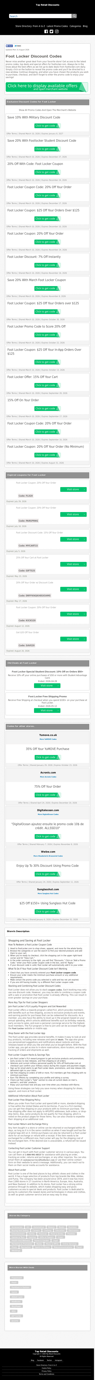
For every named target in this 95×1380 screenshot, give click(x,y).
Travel (79, 1247)
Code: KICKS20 (27, 620)
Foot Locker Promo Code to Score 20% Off (36, 326)
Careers (36, 1230)
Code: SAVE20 (27, 645)
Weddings (16, 1250)
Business (73, 1227)
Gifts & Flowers (47, 1237)
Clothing (47, 1230)
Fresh (14, 1282)
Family (32, 1234)
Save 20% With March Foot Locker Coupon (36, 280)
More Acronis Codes (48, 777)
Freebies (71, 1234)
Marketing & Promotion (22, 1244)
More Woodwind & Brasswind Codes (48, 856)
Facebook (40, 1360)
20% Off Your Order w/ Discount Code (34, 582)
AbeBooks (16, 1301)
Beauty (51, 1227)
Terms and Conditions (46, 1374)
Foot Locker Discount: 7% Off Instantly (34, 257)
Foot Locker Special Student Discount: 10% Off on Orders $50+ (47, 671)
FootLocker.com (25, 948)
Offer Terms (12, 133)
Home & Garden (41, 1240)
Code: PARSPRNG (28, 520)
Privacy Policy (46, 1371)
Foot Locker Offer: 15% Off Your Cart (32, 377)
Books (61, 1227)
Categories (75, 26)
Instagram (58, 1360)
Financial (43, 1234)
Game (14, 1292)
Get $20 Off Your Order (27, 632)
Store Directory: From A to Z (30, 26)
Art (28, 1227)
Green (60, 1237)
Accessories (17, 1227)
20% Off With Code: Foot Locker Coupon (35, 164)
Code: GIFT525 (27, 570)
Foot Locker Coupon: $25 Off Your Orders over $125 (43, 303)
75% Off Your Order (47, 786)
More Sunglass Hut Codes (48, 893)
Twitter (49, 1360)
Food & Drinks (57, 1234)
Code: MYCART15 (28, 545)
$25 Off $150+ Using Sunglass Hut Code (47, 903)
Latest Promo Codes (57, 26)
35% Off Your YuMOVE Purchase (47, 749)
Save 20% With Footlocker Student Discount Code (41, 140)
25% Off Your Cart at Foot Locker (32, 557)
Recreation (26, 1247)
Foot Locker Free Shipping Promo (47, 696)
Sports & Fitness (42, 1247)
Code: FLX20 (26, 495)
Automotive (39, 1227)
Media (39, 1244)
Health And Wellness (21, 1240)
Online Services (70, 1244)
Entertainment (18, 1234)
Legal (55, 1240)
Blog (85, 26)
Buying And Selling (20, 1230)
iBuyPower (16, 1306)
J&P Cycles (16, 1316)
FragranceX (17, 1278)
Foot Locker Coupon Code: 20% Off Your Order (39, 187)
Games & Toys (18, 1237)
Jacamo (15, 1321)
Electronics (74, 1230)
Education (60, 1230)
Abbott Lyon (17, 1297)
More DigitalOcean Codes (48, 814)
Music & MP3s (52, 1244)
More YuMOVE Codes (48, 739)
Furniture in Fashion (20, 1287)
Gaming (32, 1237)
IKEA (14, 1311)
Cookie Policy (46, 1368)
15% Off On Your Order (23, 400)
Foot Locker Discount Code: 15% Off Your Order (39, 532)
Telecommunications (63, 1247)
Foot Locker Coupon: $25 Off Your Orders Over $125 (43, 210)
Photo (14, 1247)
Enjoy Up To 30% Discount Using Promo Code (47, 865)
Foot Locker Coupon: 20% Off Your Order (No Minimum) (45, 446)
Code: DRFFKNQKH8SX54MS (35, 595)
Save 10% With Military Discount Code (33, 117)
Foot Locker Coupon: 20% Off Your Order (35, 233)
